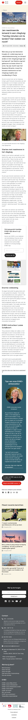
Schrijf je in (14, 596)
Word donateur (6, 667)
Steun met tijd (6, 669)
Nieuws (5, 10)
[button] (25, 2)
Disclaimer (14, 717)
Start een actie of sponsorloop (10, 673)
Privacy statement (14, 712)
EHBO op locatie (6, 690)
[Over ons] (14, 704)
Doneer (19, 2)
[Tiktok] (20, 601)
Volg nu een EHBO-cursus (10, 483)
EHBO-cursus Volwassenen (10, 685)
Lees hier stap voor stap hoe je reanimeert (13, 466)
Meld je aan (9, 255)
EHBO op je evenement (8, 694)
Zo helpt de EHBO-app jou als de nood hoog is (12, 478)
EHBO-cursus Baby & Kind (9, 683)
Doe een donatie (6, 675)
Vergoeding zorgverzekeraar (9, 696)
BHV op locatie (6, 692)
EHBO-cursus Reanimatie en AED (11, 686)
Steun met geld (6, 671)
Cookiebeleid (14, 714)
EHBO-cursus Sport (7, 688)
